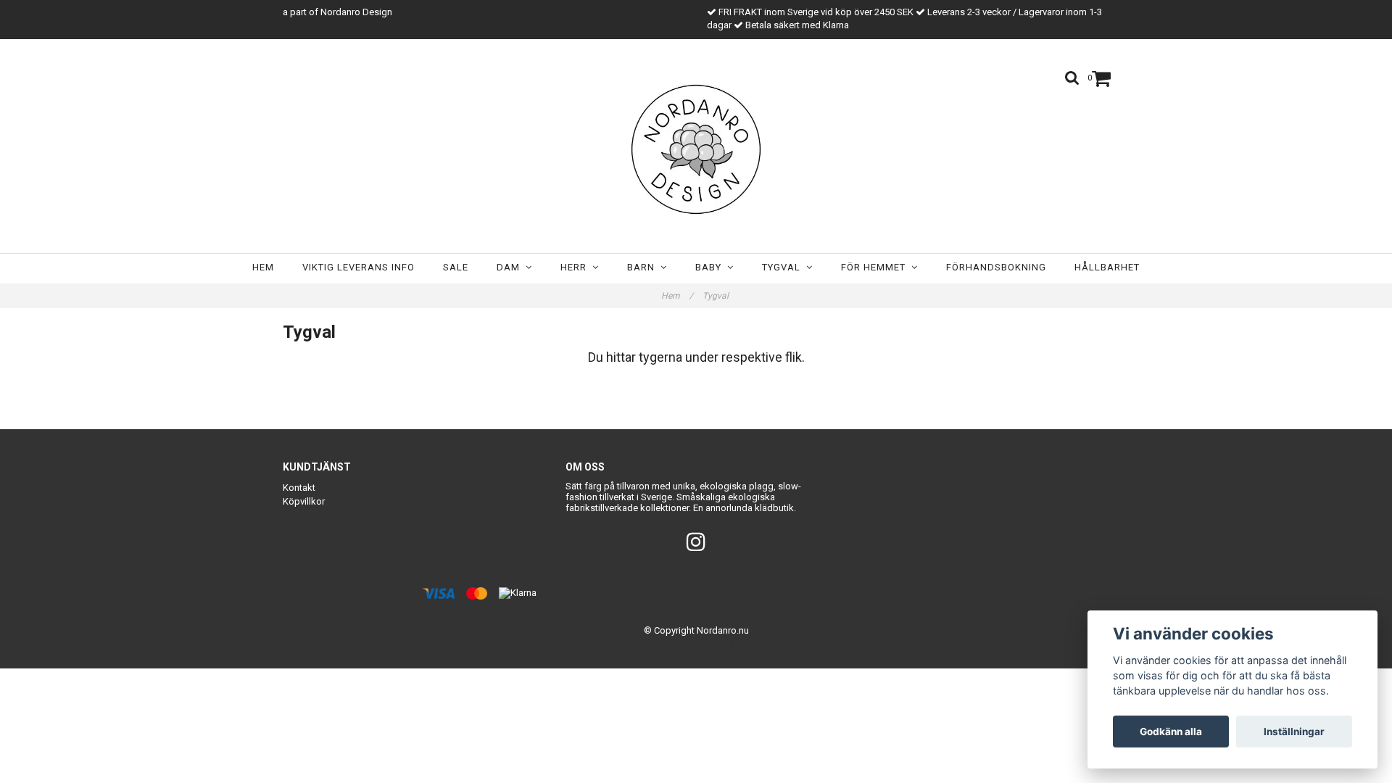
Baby (711, 267)
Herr (576, 267)
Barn (643, 267)
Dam (511, 267)
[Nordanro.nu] (696, 149)
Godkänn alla (1171, 731)
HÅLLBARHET (1107, 267)
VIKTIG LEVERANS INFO (358, 267)
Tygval (784, 267)
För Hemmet (876, 267)
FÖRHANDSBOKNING (996, 267)
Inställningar (1294, 731)
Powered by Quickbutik (696, 642)
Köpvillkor (304, 501)
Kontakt (299, 487)
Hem (263, 267)
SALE (455, 267)
